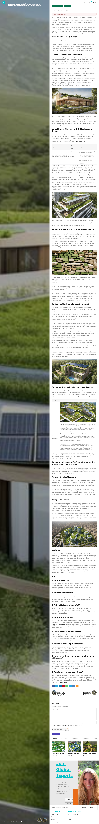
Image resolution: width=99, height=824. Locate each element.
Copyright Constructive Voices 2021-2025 (60, 807)
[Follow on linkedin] (86, 2)
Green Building (67, 6)
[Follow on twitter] (84, 2)
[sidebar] (95, 2)
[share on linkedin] (11, 821)
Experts (52, 816)
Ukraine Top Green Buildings (74, 753)
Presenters (70, 816)
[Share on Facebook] (53, 686)
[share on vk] (21, 821)
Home (52, 814)
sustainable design (80, 142)
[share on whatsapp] (16, 821)
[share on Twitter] (8, 821)
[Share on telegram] (70, 686)
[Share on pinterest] (63, 686)
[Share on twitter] (56, 686)
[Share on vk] (73, 686)
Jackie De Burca (57, 10)
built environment (63, 682)
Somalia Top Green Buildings (58, 753)
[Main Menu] (3, 2)
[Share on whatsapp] (66, 686)
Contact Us (75, 814)
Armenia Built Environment (58, 6)
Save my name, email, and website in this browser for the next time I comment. (67, 725)
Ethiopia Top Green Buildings (89, 753)
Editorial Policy (71, 819)
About (58, 816)
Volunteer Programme (56, 822)
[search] (93, 2)
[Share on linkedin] (60, 686)
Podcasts (53, 819)
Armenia (54, 58)
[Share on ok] (77, 686)
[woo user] (89, 2)
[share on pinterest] (13, 821)
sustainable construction (58, 624)
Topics (57, 814)
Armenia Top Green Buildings (59, 36)
